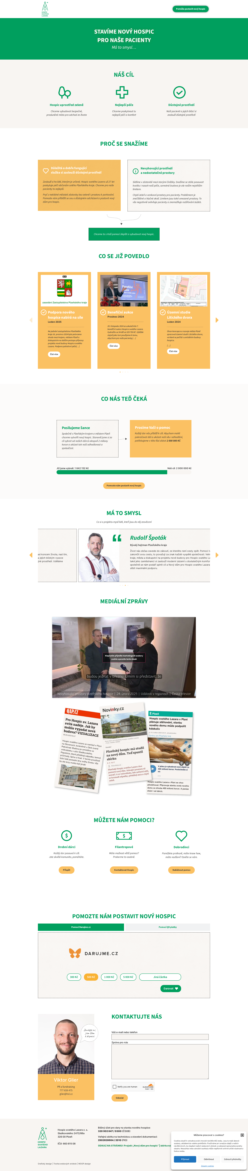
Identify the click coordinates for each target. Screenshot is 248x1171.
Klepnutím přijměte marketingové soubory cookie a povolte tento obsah (124, 657)
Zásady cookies (207, 1166)
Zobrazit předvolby (232, 1159)
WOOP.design (84, 1164)
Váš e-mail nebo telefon (124, 1032)
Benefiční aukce (120, 312)
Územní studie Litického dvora (179, 315)
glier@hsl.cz (66, 1094)
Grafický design (45, 1164)
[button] (242, 1135)
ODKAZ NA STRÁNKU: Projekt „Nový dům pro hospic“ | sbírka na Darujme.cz (141, 1145)
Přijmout (185, 1159)
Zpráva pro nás (120, 1042)
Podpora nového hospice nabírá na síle (65, 315)
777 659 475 (66, 1090)
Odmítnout (209, 1159)
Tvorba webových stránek (65, 1164)
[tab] (81, 927)
